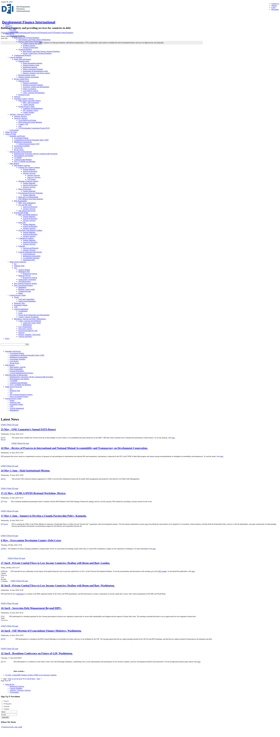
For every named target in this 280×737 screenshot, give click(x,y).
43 (17, 679)
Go (27, 344)
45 (21, 679)
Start (4, 679)
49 (30, 679)
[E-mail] (15, 425)
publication (20, 594)
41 (13, 679)
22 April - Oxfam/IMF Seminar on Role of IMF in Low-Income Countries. (31, 675)
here (173, 438)
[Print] (8, 425)
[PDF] (3, 425)
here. (154, 549)
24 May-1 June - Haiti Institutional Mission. (25, 470)
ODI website (162, 571)
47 (26, 679)
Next (33, 679)
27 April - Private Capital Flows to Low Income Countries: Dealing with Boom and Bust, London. (55, 563)
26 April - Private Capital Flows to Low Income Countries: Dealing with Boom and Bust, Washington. (58, 585)
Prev (9, 679)
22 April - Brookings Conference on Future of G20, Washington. (37, 653)
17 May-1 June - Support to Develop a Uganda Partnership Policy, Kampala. (44, 515)
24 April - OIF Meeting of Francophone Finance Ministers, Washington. (41, 630)
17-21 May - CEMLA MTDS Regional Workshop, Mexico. (33, 493)
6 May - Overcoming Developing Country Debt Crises (31, 540)
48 (28, 679)
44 (19, 679)
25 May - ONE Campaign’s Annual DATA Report (28, 429)
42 (15, 679)
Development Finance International (28, 22)
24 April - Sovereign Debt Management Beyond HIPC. (31, 608)
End (38, 679)
